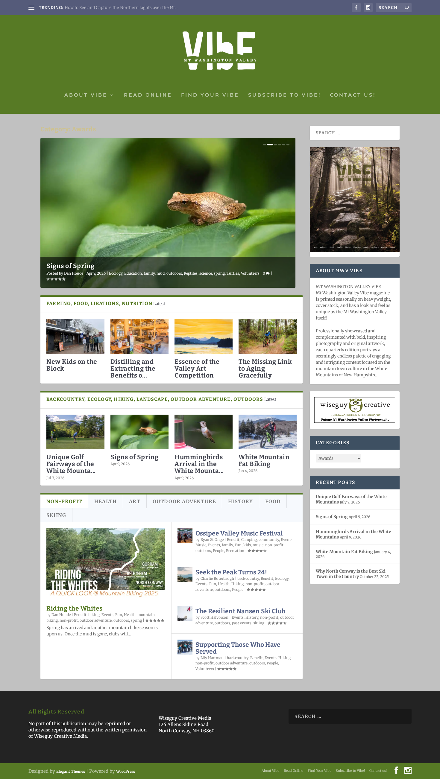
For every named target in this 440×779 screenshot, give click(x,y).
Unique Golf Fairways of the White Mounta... (71, 464)
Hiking (237, 584)
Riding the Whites (74, 608)
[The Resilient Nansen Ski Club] (184, 613)
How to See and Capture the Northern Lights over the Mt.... (121, 7)
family (149, 273)
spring (219, 273)
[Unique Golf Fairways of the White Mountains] (75, 432)
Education (133, 273)
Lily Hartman (212, 657)
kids (247, 545)
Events (107, 614)
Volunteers (250, 273)
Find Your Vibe (210, 95)
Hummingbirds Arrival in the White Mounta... (199, 464)
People (218, 550)
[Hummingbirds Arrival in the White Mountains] (204, 432)
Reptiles (191, 273)
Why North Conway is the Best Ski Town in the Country (351, 573)
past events (241, 623)
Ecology (115, 273)
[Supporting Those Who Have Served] (184, 647)
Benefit (80, 614)
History (251, 617)
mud (161, 273)
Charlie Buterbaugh (217, 578)
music (258, 545)
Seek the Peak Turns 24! (231, 572)
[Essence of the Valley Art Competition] (204, 336)
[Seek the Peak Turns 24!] (184, 574)
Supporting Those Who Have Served (237, 648)
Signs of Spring (70, 266)
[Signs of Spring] (139, 432)
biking (94, 614)
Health (130, 614)
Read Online (148, 95)
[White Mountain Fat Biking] (268, 432)
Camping (249, 539)
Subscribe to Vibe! (284, 95)
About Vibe (85, 95)
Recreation (235, 550)
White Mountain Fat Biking (264, 460)
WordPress (125, 771)
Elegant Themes (70, 771)
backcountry (248, 578)
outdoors (174, 273)
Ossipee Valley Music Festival (239, 533)
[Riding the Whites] (105, 563)
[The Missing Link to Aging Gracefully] (268, 336)
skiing (258, 623)
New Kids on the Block (71, 365)
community (269, 539)
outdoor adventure (96, 620)
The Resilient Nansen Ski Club (240, 611)
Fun (118, 614)
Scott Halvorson (214, 617)
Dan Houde (73, 273)
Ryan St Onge (212, 539)
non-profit (69, 620)
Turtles (233, 273)
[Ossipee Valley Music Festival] (184, 535)
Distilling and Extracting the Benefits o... (132, 368)
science (205, 273)
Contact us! (353, 95)
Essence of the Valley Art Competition (197, 368)
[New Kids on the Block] (75, 336)
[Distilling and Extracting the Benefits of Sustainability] (139, 336)
